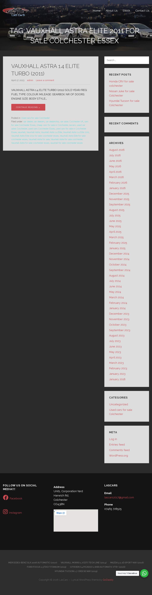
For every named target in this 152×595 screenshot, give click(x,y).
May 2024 (115, 291)
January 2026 (117, 188)
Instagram (15, 512)
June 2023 (115, 346)
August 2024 (117, 275)
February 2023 (118, 368)
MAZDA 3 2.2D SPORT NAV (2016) (127, 562)
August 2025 (116, 209)
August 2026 (117, 149)
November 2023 (119, 319)
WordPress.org (118, 455)
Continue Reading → (28, 107)
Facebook (16, 498)
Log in (113, 439)
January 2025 (117, 248)
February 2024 (118, 302)
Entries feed (117, 444)
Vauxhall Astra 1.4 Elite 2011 (76, 132)
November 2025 (119, 199)
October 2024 (117, 264)
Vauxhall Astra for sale (39, 139)
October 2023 (117, 324)
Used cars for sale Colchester (35, 118)
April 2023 (115, 357)
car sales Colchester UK (71, 121)
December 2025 (119, 193)
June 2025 (115, 220)
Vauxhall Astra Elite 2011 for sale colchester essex (35, 136)
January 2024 (117, 308)
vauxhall (22, 132)
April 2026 (115, 171)
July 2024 (115, 280)
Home (96, 10)
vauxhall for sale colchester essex (66, 143)
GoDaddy (108, 579)
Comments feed (119, 450)
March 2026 (116, 177)
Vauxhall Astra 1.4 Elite (51, 132)
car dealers (39, 121)
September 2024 (119, 270)
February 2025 (118, 242)
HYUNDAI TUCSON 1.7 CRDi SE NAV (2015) (76, 571)
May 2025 (115, 226)
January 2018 (117, 379)
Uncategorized (118, 404)
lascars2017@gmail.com (119, 497)
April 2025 (115, 231)
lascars (72, 125)
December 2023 (119, 313)
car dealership (52, 121)
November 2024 (119, 259)
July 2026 (115, 155)
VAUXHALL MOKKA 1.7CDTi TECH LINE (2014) (84, 562)
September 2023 (119, 330)
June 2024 (115, 286)
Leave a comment (45, 80)
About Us (112, 10)
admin (30, 80)
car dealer (28, 121)
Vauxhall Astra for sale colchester (67, 139)
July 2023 (115, 341)
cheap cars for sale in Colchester (52, 125)
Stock (126, 10)
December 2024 (119, 253)
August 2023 (116, 335)
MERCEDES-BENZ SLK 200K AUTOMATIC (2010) (32, 562)
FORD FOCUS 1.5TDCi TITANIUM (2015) (46, 567)
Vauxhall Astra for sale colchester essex (30, 143)
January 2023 (117, 373)
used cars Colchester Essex (41, 128)
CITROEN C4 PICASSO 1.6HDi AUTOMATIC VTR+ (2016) (97, 567)
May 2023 (115, 352)
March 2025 (116, 237)
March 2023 (116, 362)
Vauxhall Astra (33, 132)
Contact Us (142, 10)
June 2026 (115, 160)
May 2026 (115, 166)
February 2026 (118, 182)
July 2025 (115, 215)
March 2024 (116, 297)
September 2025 (119, 204)
